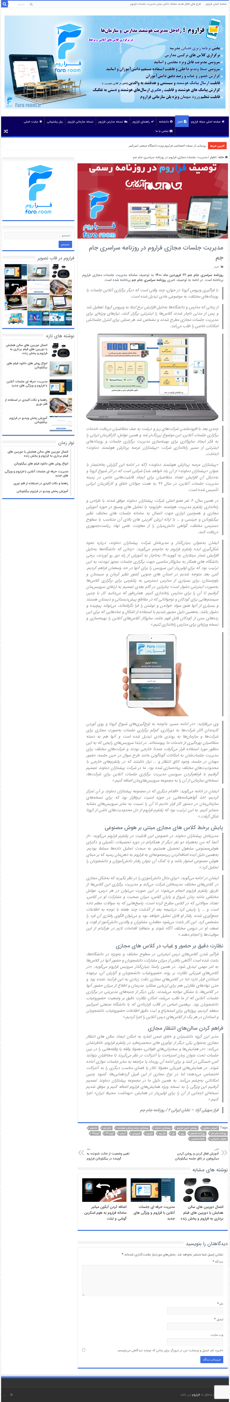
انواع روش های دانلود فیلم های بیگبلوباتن (27, 365)
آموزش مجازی (210, 1128)
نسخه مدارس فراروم (110, 121)
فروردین (136, 1133)
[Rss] (31, 4)
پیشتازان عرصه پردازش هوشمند (132, 1128)
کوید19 (95, 1133)
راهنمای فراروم (141, 121)
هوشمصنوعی (198, 1139)
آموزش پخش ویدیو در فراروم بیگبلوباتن (28, 420)
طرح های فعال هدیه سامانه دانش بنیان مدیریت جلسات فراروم (165, 4)
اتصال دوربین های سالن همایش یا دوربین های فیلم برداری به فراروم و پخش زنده (202, 1213)
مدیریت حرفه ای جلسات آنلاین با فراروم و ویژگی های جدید (154, 1213)
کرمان (123, 1133)
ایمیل (218, 1319)
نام (220, 1303)
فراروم (149, 1133)
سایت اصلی (31, 121)
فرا (173, 1133)
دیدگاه (217, 1261)
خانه (221, 157)
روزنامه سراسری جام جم (149, 280)
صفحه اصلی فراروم (216, 4)
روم (182, 1133)
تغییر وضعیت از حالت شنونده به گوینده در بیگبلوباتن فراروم (108, 1154)
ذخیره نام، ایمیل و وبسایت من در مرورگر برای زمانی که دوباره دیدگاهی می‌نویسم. (170, 1350)
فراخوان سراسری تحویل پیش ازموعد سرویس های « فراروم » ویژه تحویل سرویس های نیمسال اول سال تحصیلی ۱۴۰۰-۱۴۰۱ (130, 145)
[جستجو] (4, 4)
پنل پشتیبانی (55, 121)
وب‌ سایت (216, 1334)
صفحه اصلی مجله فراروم (206, 121)
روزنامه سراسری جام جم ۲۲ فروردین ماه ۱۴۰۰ (189, 275)
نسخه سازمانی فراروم (80, 121)
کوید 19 (110, 1133)
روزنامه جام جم (218, 1133)
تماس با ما (162, 131)
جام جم (107, 1128)
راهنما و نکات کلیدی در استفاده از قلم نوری (26, 401)
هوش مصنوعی (218, 1139)
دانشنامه (164, 121)
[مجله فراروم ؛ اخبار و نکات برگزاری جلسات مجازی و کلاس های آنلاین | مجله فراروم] (115, 61)
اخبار (180, 121)
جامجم (93, 1128)
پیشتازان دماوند (163, 1128)
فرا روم (162, 1133)
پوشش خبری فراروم (187, 1128)
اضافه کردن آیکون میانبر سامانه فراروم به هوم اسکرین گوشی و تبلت (105, 1213)
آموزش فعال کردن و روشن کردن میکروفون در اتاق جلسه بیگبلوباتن (197, 1154)
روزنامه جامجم (197, 1133)
